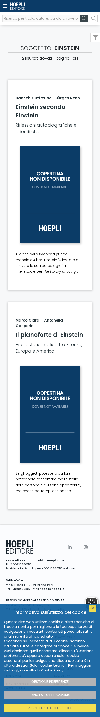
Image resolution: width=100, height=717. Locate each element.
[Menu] (5, 6)
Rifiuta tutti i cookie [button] (50, 694)
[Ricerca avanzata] (94, 18)
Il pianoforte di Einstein (49, 335)
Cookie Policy (52, 670)
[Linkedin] (70, 547)
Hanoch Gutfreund (34, 97)
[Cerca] (84, 18)
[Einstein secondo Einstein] (50, 194)
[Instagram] (86, 547)
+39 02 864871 (21, 589)
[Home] (41, 6)
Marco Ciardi (28, 320)
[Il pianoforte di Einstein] (50, 414)
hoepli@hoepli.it (52, 589)
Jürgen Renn (68, 97)
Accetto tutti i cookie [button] (50, 707)
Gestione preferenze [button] (50, 681)
